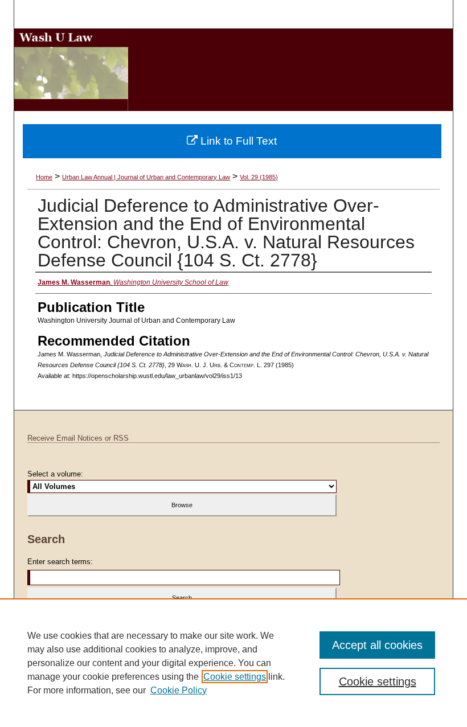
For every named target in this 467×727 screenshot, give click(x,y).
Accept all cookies (377, 645)
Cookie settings (234, 676)
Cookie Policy (178, 690)
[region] (233, 662)
